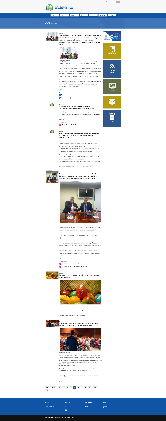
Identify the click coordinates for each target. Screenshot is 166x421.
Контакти (118, 8)
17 (64, 387)
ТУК (60, 258)
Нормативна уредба (105, 8)
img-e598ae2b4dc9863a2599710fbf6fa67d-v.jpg (74, 266)
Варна (66, 410)
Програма (63, 95)
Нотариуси (97, 8)
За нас (85, 8)
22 (82, 387)
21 (79, 387)
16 (60, 387)
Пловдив (66, 407)
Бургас (66, 409)
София (66, 406)
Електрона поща (106, 407)
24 (90, 387)
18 (68, 387)
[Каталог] (59, 8)
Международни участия (49, 406)
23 (86, 387)
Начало (80, 8)
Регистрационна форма (67, 98)
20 (75, 388)
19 (71, 387)
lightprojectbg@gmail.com (96, 81)
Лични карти (105, 406)
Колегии (112, 8)
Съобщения (90, 8)
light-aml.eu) (84, 63)
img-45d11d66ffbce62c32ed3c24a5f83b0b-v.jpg (74, 264)
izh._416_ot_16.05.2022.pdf (68, 124)
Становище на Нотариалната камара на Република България (84, 112)
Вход (107, 1)
